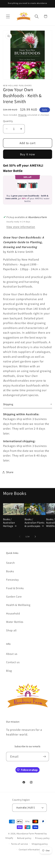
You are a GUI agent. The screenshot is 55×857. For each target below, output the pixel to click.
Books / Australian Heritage (9, 523)
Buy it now (27, 154)
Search (10, 562)
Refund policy (24, 838)
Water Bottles (14, 622)
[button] (8, 16)
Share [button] (9, 472)
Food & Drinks (15, 588)
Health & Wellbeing (18, 605)
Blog (9, 670)
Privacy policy (42, 838)
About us (11, 654)
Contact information (29, 849)
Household (13, 613)
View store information (20, 227)
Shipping (22, 115)
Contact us (13, 662)
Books (10, 571)
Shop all (11, 630)
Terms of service (19, 843)
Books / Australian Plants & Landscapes (34, 523)
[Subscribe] (44, 756)
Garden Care (14, 596)
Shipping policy (40, 843)
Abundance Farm (25, 833)
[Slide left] (19, 536)
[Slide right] (35, 536)
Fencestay (12, 579)
